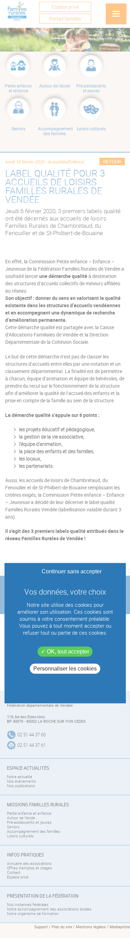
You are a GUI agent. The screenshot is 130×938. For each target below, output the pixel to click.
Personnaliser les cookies (65, 669)
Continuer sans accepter (72, 571)
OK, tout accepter (67, 651)
